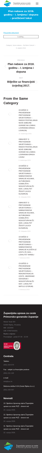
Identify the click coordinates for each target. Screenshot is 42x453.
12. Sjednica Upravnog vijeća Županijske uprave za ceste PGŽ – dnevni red (18, 416)
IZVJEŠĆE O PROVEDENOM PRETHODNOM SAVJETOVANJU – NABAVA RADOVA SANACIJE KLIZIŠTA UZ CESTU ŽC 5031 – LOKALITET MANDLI (28, 246)
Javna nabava (17, 45)
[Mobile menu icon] (37, 3)
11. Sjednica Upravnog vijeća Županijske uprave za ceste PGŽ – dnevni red (18, 427)
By (28, 45)
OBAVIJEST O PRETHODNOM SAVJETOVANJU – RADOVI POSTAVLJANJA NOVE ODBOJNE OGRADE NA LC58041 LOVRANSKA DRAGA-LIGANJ (28, 148)
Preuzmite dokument (11, 33)
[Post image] (10, 114)
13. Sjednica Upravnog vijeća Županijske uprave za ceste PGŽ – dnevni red (18, 404)
